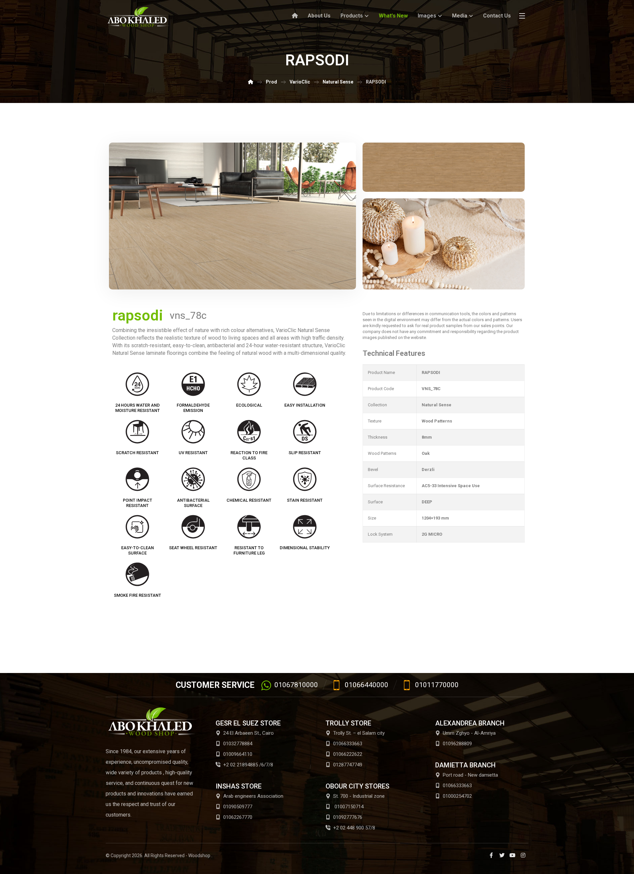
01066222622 (347, 754)
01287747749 (347, 765)
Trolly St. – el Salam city (359, 733)
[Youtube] (512, 855)
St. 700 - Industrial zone (359, 796)
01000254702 (457, 796)
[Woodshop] (139, 17)
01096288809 (457, 744)
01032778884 (237, 744)
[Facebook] (491, 855)
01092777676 (347, 817)
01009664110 (237, 754)
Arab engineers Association (253, 796)
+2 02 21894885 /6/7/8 (248, 765)
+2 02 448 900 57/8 (354, 828)
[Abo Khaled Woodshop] (250, 81)
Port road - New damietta (470, 775)
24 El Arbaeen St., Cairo (248, 733)
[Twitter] (502, 855)
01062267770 (237, 817)
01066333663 (347, 744)
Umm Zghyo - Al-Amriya (469, 733)
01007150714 (348, 807)
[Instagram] (523, 855)
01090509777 (237, 807)
